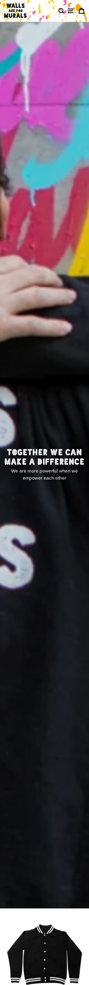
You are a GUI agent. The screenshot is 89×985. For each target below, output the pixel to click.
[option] (44, 465)
